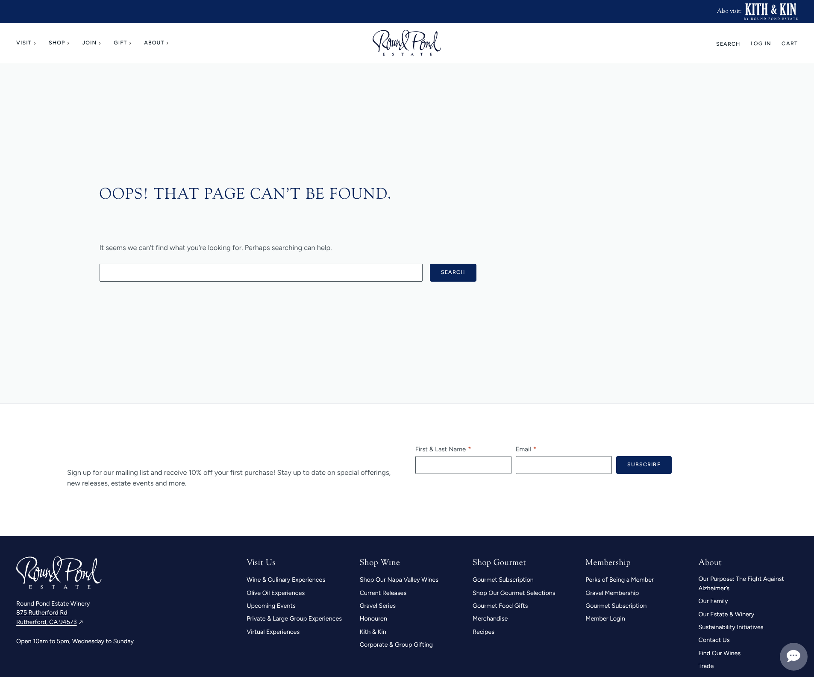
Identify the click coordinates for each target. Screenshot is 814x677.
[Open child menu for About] (168, 43)
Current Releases (383, 593)
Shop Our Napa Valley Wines (399, 579)
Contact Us (714, 640)
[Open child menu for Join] (100, 43)
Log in (760, 44)
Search (728, 44)
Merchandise (490, 618)
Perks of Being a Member (619, 579)
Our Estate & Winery (727, 614)
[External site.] (770, 11)
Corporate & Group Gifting (396, 644)
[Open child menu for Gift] (131, 43)
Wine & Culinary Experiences (286, 579)
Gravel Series (378, 605)
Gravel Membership (612, 593)
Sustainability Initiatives (731, 627)
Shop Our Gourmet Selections (514, 593)
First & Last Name (440, 449)
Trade (706, 666)
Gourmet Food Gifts (500, 605)
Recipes (483, 632)
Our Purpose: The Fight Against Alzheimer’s (741, 583)
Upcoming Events (271, 605)
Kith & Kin (373, 632)
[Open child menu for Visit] (35, 43)
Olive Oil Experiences (276, 593)
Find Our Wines (720, 653)
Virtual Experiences (273, 632)
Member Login (605, 618)
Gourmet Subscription (503, 579)
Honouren (373, 618)
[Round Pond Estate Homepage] (407, 43)
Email (523, 449)
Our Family (713, 601)
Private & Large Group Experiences (294, 618)
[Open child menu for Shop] (69, 43)
